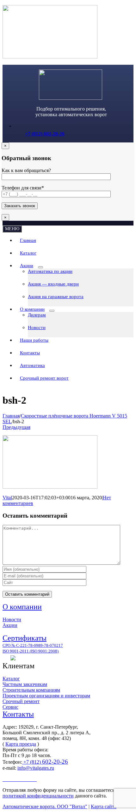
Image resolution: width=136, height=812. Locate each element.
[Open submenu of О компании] (51, 311)
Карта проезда (20, 744)
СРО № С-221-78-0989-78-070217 (33, 645)
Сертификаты (24, 638)
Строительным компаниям (31, 690)
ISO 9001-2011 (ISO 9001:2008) (31, 651)
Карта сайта (103, 806)
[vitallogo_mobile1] (70, 98)
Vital (7, 497)
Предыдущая (16, 427)
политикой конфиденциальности (38, 795)
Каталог (11, 678)
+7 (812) (45, 762)
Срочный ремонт (21, 701)
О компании (22, 607)
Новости (12, 619)
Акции (10, 625)
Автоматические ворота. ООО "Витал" (45, 806)
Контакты (18, 714)
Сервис (10, 707)
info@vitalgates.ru (35, 768)
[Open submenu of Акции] (40, 267)
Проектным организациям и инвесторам (46, 695)
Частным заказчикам (25, 684)
